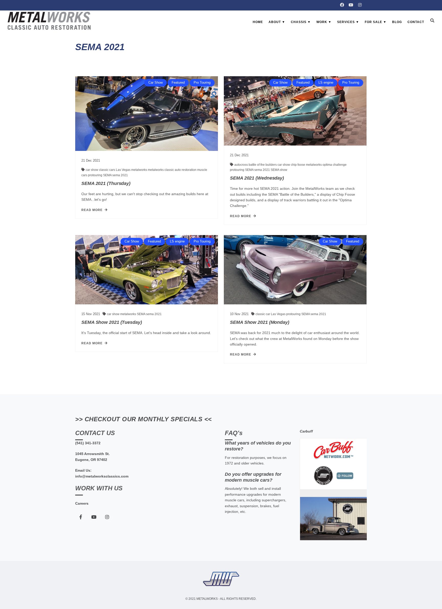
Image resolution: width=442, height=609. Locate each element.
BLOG (397, 22)
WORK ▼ (324, 22)
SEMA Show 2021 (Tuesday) (111, 322)
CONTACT (415, 22)
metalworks (139, 170)
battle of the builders (263, 165)
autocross (241, 165)
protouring (95, 175)
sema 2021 (120, 175)
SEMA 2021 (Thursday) (105, 183)
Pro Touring (202, 82)
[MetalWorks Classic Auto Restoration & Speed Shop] (49, 20)
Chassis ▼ (301, 22)
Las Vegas (123, 170)
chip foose (298, 165)
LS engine (325, 82)
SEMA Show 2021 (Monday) (259, 322)
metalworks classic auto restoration (172, 170)
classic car (263, 314)
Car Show (155, 82)
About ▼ (277, 22)
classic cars (107, 170)
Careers (82, 503)
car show (92, 170)
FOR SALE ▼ (375, 22)
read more (92, 210)
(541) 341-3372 (88, 443)
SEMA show (279, 170)
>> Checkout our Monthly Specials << (143, 419)
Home (258, 22)
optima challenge (335, 165)
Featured (178, 82)
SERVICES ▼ (348, 22)
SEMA (107, 175)
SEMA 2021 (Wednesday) (257, 178)
